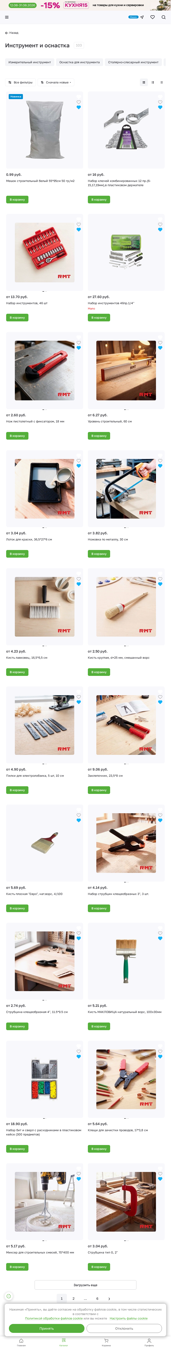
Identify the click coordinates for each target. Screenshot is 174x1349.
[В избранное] (78, 102)
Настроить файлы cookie (129, 1318)
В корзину (17, 199)
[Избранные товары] (152, 17)
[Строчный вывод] (153, 82)
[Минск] (142, 17)
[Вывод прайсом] (162, 82)
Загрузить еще (85, 1285)
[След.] (109, 1298)
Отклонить (124, 1328)
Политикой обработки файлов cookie (54, 1318)
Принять (46, 1328)
